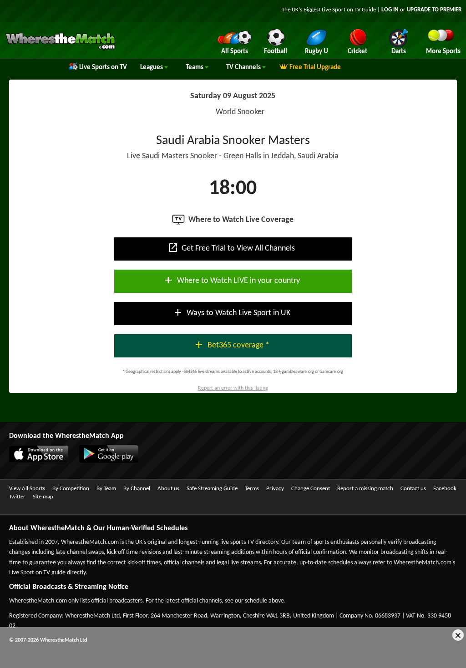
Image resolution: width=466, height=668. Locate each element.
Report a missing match (365, 489)
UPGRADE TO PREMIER (434, 10)
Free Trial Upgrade (315, 67)
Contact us (413, 489)
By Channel (136, 489)
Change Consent (310, 489)
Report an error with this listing (233, 388)
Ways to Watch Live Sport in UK (231, 312)
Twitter (17, 497)
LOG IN (390, 10)
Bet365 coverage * (231, 344)
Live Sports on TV (103, 67)
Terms (252, 489)
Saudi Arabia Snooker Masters (233, 141)
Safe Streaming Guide (212, 489)
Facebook (444, 489)
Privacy (275, 489)
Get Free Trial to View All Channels (231, 247)
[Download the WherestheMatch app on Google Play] (104, 461)
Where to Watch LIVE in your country (231, 280)
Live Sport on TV (29, 572)
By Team (106, 489)
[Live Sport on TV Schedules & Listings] (60, 48)
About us (168, 489)
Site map (43, 497)
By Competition (70, 489)
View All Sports (27, 489)
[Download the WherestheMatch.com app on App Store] (34, 461)
